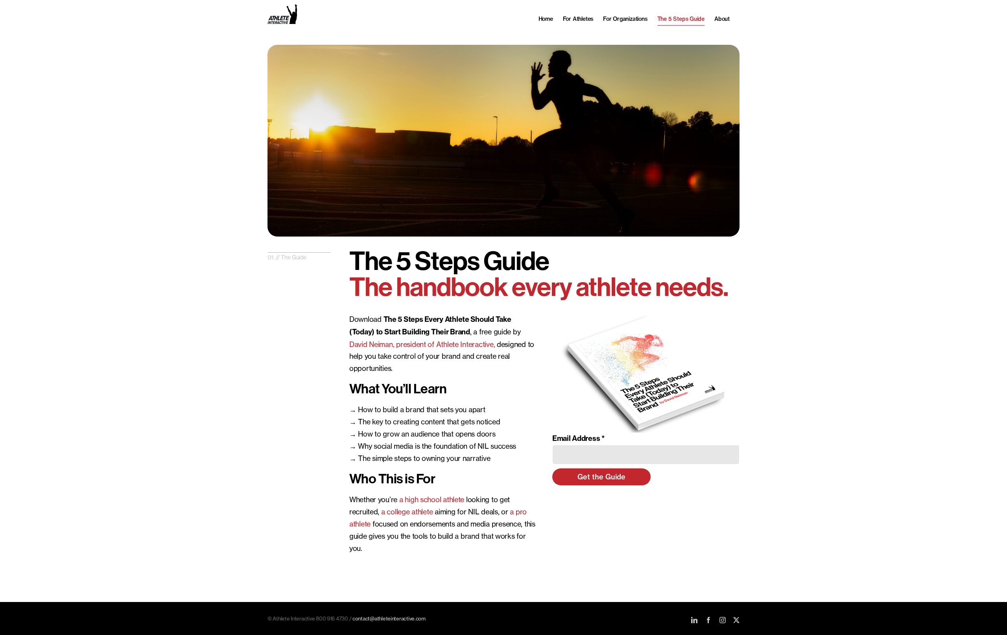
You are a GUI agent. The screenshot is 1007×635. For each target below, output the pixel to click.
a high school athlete (431, 499)
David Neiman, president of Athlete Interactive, (422, 344)
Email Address (578, 438)
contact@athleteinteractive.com (389, 618)
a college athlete (407, 511)
